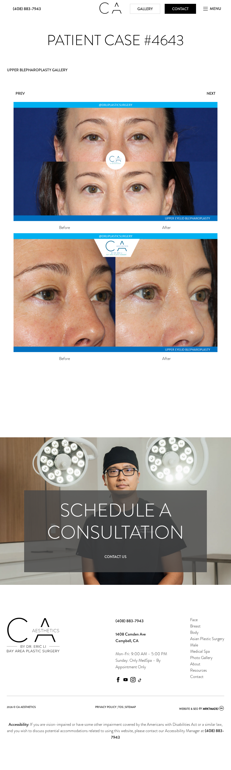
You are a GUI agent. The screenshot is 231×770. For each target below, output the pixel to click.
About (195, 664)
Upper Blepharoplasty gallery (37, 70)
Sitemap (130, 707)
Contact (180, 9)
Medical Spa (200, 651)
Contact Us (115, 556)
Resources (198, 670)
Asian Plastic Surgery (207, 638)
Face (194, 619)
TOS (120, 707)
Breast (195, 626)
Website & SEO (188, 709)
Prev (20, 93)
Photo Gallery (201, 657)
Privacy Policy (105, 707)
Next (211, 93)
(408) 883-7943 (27, 9)
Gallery (145, 9)
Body (194, 632)
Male (194, 645)
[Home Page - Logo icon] (110, 12)
